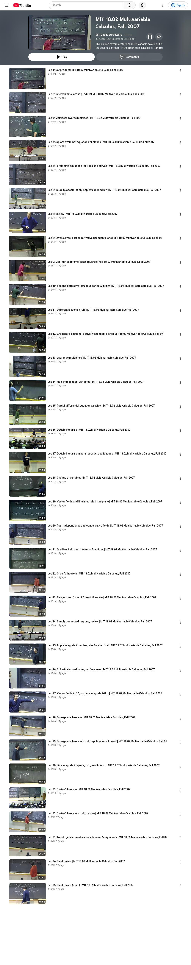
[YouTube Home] (21, 5)
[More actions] (180, 70)
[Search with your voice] (142, 5)
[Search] (130, 5)
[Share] (159, 36)
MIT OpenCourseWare (109, 34)
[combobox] (87, 5)
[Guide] (6, 5)
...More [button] (158, 47)
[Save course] (150, 36)
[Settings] (163, 5)
